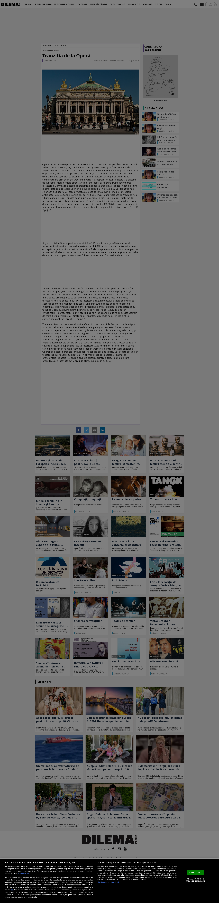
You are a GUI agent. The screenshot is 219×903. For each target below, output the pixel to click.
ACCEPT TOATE (196, 872)
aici (12, 890)
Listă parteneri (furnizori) (108, 882)
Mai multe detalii (25, 873)
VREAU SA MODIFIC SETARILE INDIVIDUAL (195, 879)
